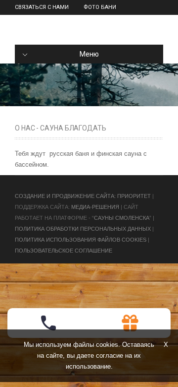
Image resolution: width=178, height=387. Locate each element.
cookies (107, 344)
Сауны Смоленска (121, 218)
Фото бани (100, 7)
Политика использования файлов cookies (80, 240)
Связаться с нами (42, 7)
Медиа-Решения (95, 207)
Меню (89, 54)
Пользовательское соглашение (63, 251)
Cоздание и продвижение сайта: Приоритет (83, 196)
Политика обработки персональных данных (83, 229)
